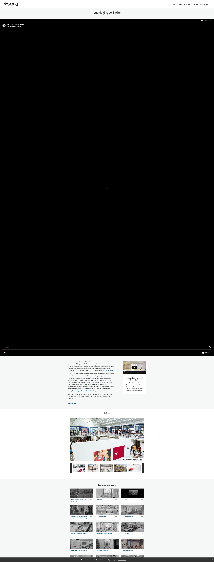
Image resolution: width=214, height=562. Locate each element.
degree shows (110, 370)
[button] (212, 559)
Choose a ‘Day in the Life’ (201, 4)
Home (173, 4)
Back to (72, 403)
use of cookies (122, 559)
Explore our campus (184, 4)
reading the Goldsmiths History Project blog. (87, 391)
